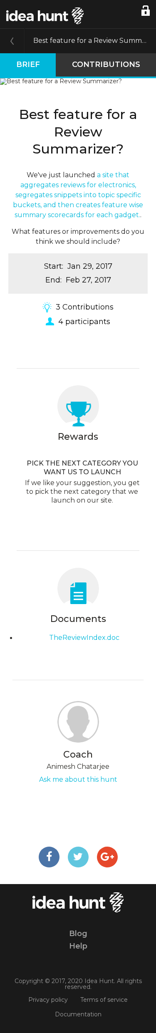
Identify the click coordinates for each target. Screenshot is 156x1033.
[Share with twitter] (78, 857)
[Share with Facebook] (49, 857)
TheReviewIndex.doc (84, 638)
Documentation (78, 1014)
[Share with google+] (107, 857)
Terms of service (104, 999)
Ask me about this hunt (78, 779)
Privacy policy (48, 999)
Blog (78, 933)
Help (78, 946)
